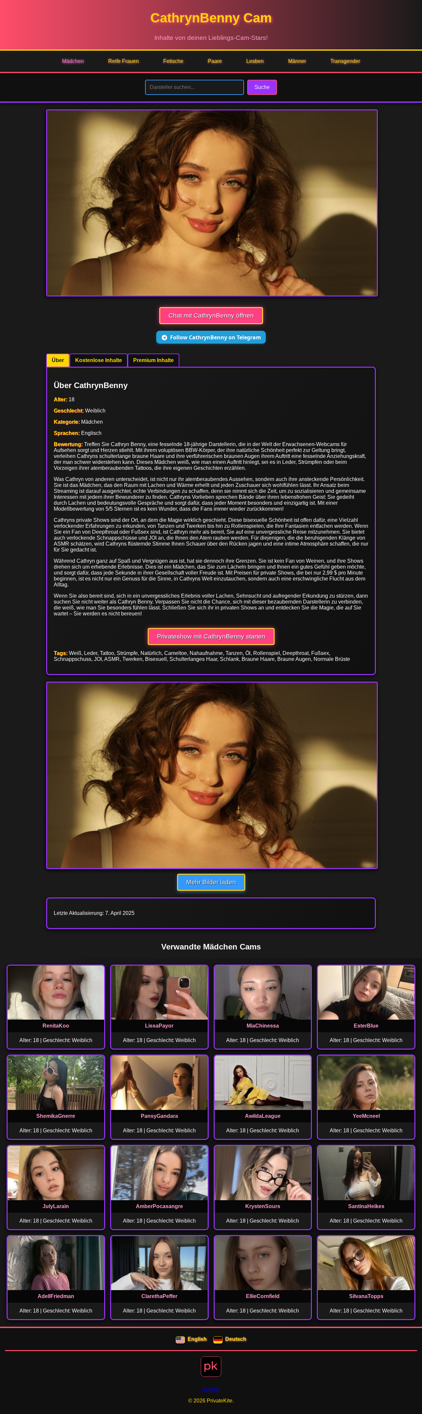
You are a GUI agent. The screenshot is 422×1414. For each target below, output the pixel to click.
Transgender (345, 61)
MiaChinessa (263, 1026)
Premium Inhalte (153, 360)
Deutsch (235, 1339)
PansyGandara (159, 1116)
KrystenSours (262, 1206)
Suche (262, 87)
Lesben (255, 61)
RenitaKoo (56, 1026)
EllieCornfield (263, 1296)
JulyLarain (56, 1206)
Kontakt (211, 1389)
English (197, 1339)
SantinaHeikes (366, 1206)
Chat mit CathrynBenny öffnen (211, 315)
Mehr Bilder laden (211, 882)
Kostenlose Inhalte (98, 360)
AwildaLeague (263, 1116)
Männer (297, 61)
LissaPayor (159, 1026)
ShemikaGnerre (55, 1116)
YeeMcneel (366, 1116)
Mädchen (73, 61)
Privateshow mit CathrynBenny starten (211, 636)
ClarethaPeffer (159, 1296)
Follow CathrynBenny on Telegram (215, 337)
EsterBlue (366, 1026)
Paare (215, 61)
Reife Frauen (123, 61)
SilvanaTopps (366, 1296)
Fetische (173, 61)
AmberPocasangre (159, 1206)
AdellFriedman (56, 1296)
